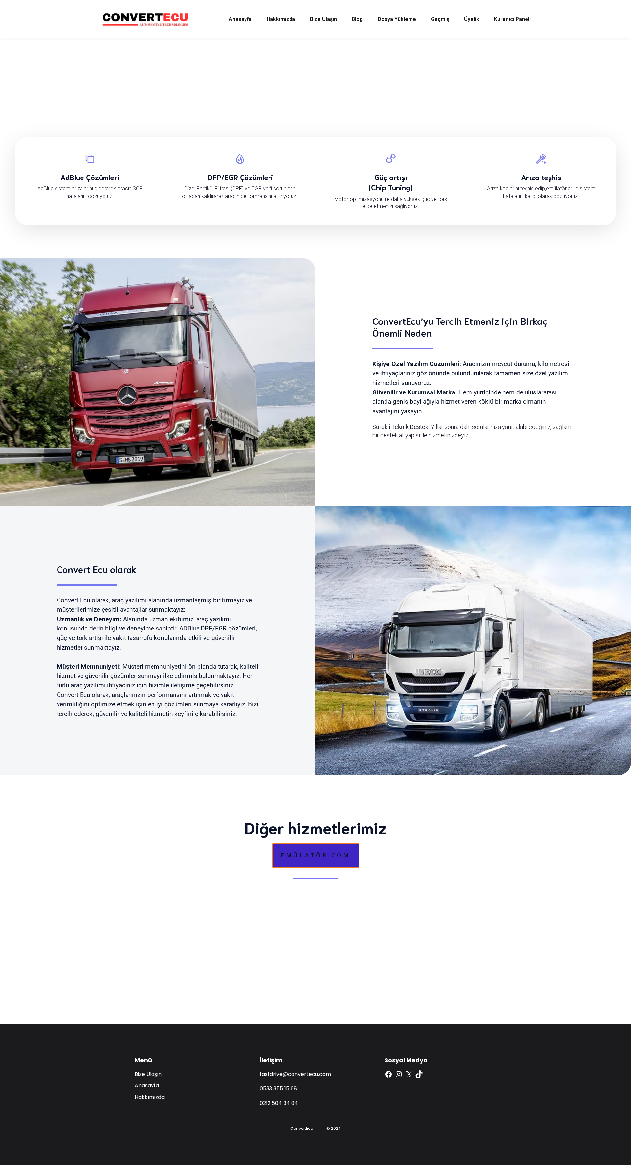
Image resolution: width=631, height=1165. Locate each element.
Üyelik (471, 19)
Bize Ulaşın (323, 19)
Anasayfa (240, 19)
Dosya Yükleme (397, 19)
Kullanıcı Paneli (512, 19)
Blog (357, 19)
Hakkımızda (281, 19)
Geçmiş (440, 19)
